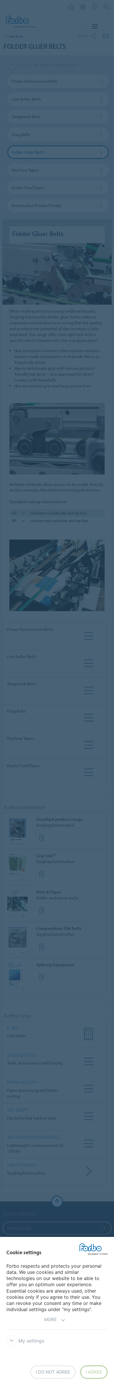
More (50, 1319)
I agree (94, 1372)
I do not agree (53, 1372)
